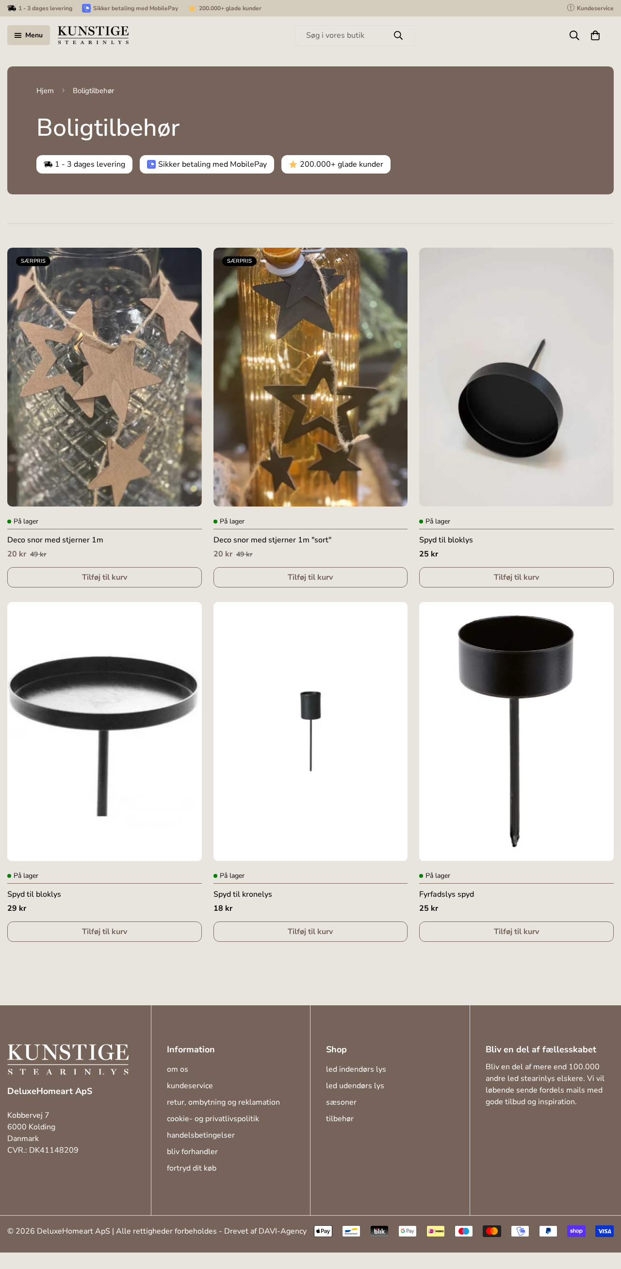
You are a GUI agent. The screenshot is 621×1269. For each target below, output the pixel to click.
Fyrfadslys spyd (446, 894)
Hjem (45, 90)
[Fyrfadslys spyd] (516, 731)
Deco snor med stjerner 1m (55, 540)
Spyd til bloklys (446, 540)
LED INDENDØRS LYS (356, 1069)
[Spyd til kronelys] (310, 731)
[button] (595, 35)
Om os (177, 1069)
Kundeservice (190, 1085)
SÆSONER (341, 1102)
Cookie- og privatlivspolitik (213, 1118)
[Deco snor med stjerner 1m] (104, 377)
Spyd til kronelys (242, 894)
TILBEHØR (340, 1118)
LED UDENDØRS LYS (355, 1085)
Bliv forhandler (192, 1151)
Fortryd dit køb (191, 1168)
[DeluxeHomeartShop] (93, 35)
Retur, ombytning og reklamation (223, 1102)
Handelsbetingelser (201, 1135)
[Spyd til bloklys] (516, 377)
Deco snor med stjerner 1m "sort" (272, 540)
